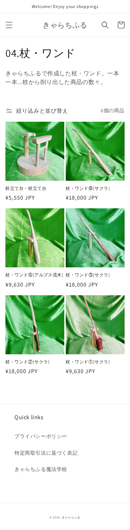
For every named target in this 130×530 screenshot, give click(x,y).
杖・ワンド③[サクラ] (88, 274)
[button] (9, 25)
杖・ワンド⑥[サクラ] (88, 188)
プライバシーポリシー (40, 436)
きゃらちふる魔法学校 (40, 469)
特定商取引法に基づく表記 (46, 453)
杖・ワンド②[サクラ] (27, 361)
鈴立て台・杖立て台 (25, 188)
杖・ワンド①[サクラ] (88, 361)
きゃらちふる (71, 517)
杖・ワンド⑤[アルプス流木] (34, 274)
